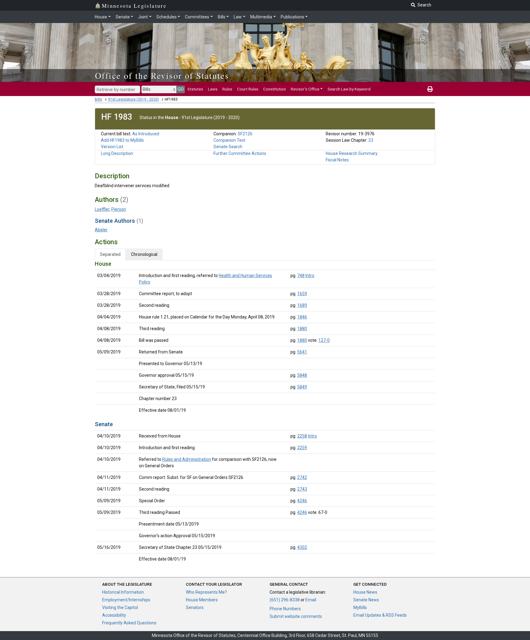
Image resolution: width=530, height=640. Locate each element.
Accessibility (114, 615)
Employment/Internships (126, 599)
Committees (197, 16)
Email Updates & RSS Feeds (380, 615)
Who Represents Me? (206, 592)
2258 (302, 436)
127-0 (324, 340)
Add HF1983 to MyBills (122, 140)
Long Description (117, 153)
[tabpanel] (265, 412)
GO (181, 89)
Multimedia (261, 16)
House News (365, 592)
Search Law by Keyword (349, 89)
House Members (202, 599)
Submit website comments (296, 616)
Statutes (195, 89)
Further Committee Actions (239, 153)
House (101, 16)
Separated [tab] (110, 254)
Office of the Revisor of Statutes (162, 75)
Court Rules (247, 89)
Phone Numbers (285, 608)
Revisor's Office (305, 89)
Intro (309, 275)
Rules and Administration (186, 459)
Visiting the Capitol (120, 607)
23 (370, 140)
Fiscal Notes (337, 159)
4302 (302, 547)
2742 (302, 477)
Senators (195, 607)
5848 (302, 375)
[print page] (430, 89)
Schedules (166, 16)
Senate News (366, 599)
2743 (302, 489)
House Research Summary (352, 153)
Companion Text (229, 140)
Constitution (274, 89)
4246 (302, 500)
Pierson (118, 209)
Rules (227, 89)
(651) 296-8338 (285, 599)
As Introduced (145, 133)
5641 (302, 351)
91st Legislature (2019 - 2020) (133, 99)
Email (310, 599)
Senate (123, 16)
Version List (112, 146)
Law (238, 16)
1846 (302, 316)
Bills (221, 16)
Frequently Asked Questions (129, 622)
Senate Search (227, 146)
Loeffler (102, 209)
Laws (212, 89)
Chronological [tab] (144, 254)
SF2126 (245, 133)
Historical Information (123, 592)
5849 (302, 386)
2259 (302, 447)
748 (301, 275)
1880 (302, 328)
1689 (302, 305)
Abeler (101, 229)
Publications (292, 16)
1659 (302, 293)
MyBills (360, 607)
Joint (143, 16)
